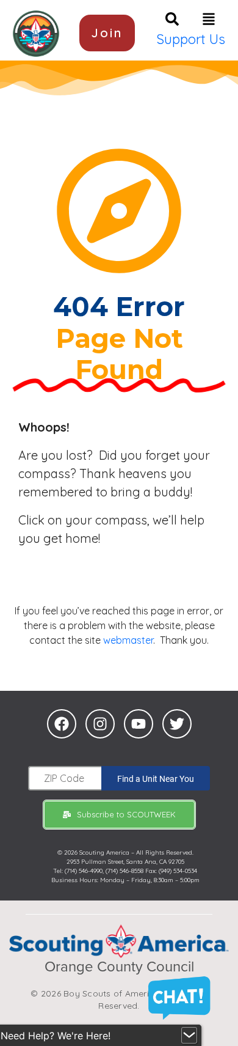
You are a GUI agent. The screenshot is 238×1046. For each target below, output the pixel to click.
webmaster (128, 640)
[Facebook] (61, 723)
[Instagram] (100, 723)
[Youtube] (138, 723)
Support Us (190, 39)
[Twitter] (177, 723)
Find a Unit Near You (155, 779)
